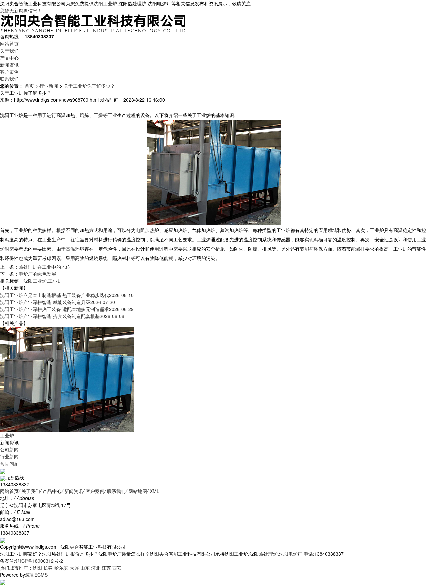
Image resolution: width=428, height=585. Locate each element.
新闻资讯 (9, 64)
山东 (85, 567)
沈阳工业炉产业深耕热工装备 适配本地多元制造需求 (67, 309)
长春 (48, 567)
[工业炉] (67, 378)
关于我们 (9, 50)
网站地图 (137, 491)
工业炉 (55, 280)
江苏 (106, 567)
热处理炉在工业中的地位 (44, 266)
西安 (117, 567)
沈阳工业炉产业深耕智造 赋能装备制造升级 (57, 302)
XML (154, 491)
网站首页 (9, 43)
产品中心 (9, 57)
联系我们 (9, 78)
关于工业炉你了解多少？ (89, 85)
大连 (74, 567)
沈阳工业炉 (105, 3)
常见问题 (9, 463)
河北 (95, 567)
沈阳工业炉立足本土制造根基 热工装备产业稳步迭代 (67, 294)
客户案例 (9, 71)
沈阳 (37, 567)
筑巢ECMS (36, 574)
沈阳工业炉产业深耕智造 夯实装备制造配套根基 (62, 316)
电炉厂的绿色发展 (37, 273)
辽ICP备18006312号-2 (39, 560)
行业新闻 (48, 85)
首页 (29, 85)
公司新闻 (9, 449)
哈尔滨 (61, 567)
